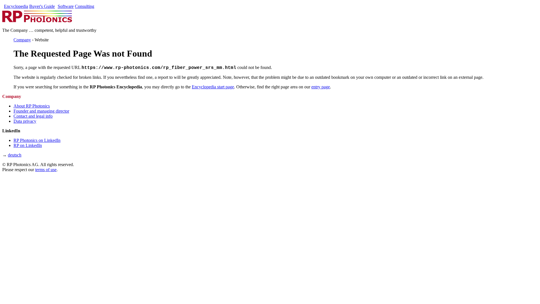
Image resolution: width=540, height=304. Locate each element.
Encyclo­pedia (16, 6)
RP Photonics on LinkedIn (37, 140)
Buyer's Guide (42, 6)
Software (66, 6)
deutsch (14, 155)
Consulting (84, 6)
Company (22, 39)
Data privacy (25, 121)
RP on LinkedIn (28, 145)
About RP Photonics (32, 106)
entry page (320, 86)
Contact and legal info (33, 116)
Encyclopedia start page (213, 86)
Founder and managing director (41, 111)
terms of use (46, 169)
